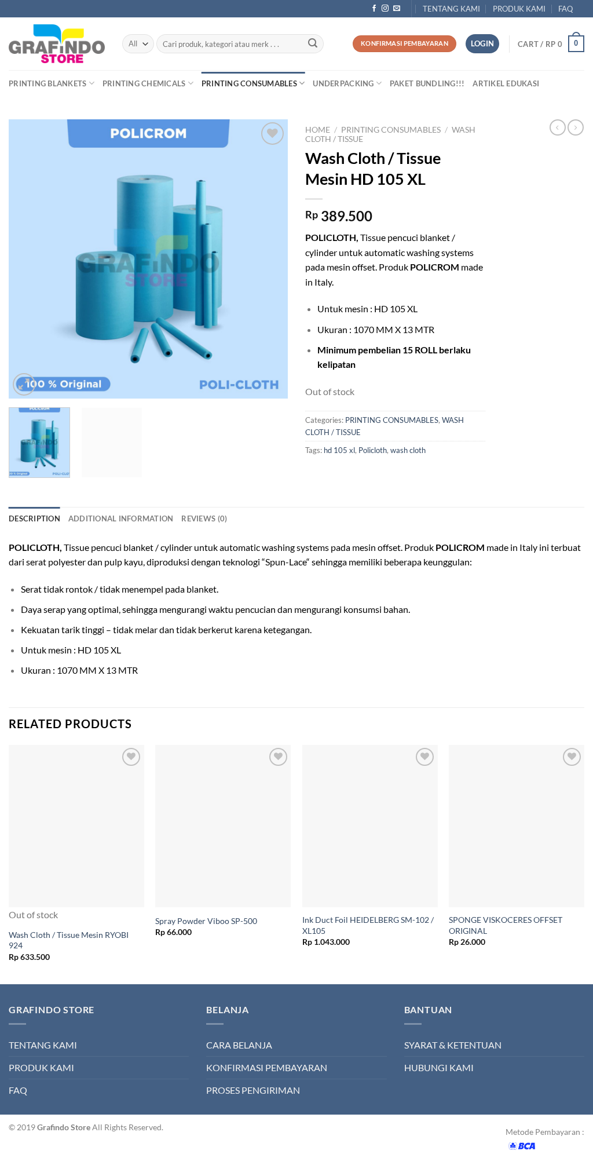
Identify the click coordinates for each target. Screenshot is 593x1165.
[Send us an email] (396, 9)
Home (317, 129)
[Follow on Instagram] (385, 9)
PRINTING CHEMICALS (144, 83)
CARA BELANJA (239, 1044)
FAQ (565, 8)
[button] (551, 44)
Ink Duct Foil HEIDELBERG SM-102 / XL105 (368, 925)
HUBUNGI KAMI (439, 1067)
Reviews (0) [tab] (204, 518)
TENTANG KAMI (451, 8)
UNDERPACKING (343, 83)
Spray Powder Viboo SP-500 (206, 921)
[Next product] (558, 127)
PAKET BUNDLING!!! (427, 83)
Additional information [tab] (121, 518)
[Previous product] (576, 127)
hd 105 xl (339, 450)
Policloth (372, 450)
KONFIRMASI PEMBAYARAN (266, 1067)
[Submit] (313, 44)
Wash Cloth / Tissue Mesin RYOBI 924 (69, 940)
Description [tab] (34, 518)
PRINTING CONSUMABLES (249, 83)
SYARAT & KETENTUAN (453, 1044)
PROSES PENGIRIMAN (253, 1089)
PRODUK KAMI (519, 8)
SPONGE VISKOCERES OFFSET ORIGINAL (505, 925)
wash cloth (408, 450)
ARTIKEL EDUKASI (506, 83)
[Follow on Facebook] (374, 9)
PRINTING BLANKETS (47, 83)
